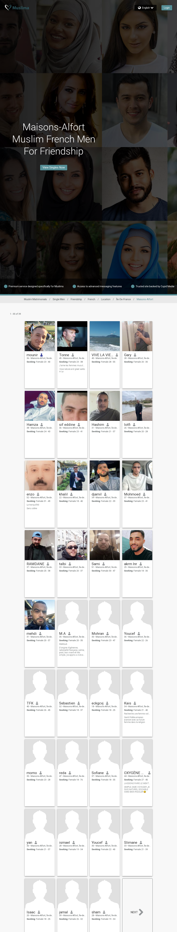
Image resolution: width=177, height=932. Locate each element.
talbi (62, 564)
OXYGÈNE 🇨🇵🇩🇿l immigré (135, 773)
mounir (32, 355)
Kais (127, 703)
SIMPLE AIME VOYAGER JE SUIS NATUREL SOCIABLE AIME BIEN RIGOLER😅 (137, 789)
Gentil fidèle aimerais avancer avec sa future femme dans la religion (134, 719)
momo (32, 773)
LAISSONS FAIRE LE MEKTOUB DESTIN (137, 783)
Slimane (130, 842)
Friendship (76, 299)
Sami (96, 564)
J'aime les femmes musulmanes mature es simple (72, 365)
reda (62, 773)
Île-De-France (123, 299)
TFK (30, 703)
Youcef (129, 634)
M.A (62, 634)
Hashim (98, 425)
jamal (63, 912)
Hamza (32, 425)
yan (29, 842)
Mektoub (63, 644)
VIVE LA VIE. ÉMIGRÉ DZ (102, 355)
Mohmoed (132, 494)
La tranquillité (33, 505)
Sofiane (98, 773)
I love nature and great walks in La (72, 370)
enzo (30, 494)
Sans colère (32, 508)
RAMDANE (35, 564)
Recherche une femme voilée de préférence (137, 714)
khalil (63, 494)
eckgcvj (98, 703)
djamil (97, 494)
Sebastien (67, 703)
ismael (64, 842)
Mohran (98, 634)
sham (96, 912)
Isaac (31, 912)
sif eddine (67, 425)
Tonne (64, 355)
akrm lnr (130, 564)
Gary (127, 355)
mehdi (32, 634)
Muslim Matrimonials (35, 299)
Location (105, 299)
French (91, 299)
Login (167, 7)
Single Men (59, 299)
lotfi (127, 425)
